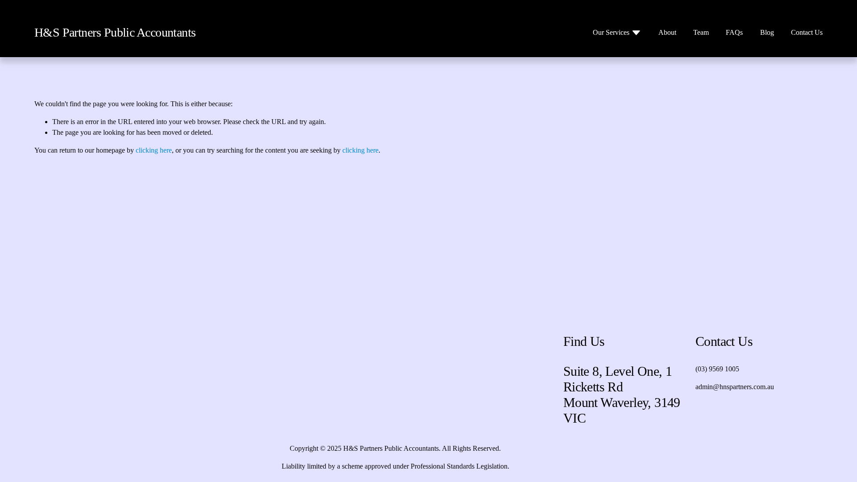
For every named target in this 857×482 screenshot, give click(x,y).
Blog (767, 32)
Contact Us (807, 32)
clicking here (154, 150)
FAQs (734, 32)
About (667, 32)
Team (701, 32)
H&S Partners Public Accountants (115, 32)
